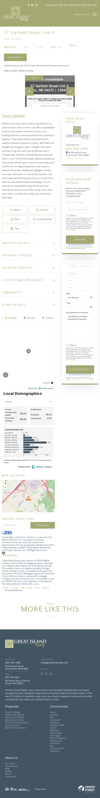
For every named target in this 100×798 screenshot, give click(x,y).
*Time (68, 303)
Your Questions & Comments (77, 313)
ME (23, 588)
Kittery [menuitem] (53, 728)
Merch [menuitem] (8, 774)
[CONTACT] (15, 57)
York (29, 588)
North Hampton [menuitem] (58, 738)
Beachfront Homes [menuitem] (14, 720)
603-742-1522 (90, 5)
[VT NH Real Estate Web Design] (86, 789)
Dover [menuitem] (53, 712)
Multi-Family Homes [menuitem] (15, 728)
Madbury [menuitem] (54, 730)
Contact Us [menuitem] (10, 776)
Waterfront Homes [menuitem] (14, 715)
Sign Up (78, 14)
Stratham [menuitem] (54, 751)
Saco (37, 588)
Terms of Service (85, 379)
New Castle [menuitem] (55, 733)
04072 (45, 588)
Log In (86, 14)
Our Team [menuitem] (10, 763)
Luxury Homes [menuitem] (12, 725)
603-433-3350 (66, 5)
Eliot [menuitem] (52, 717)
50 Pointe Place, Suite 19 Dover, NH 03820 (17, 682)
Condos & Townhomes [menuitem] (16, 722)
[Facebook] (42, 674)
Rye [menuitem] (52, 746)
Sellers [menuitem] (8, 771)
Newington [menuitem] (55, 735)
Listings (14, 588)
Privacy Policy (10, 555)
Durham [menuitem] (54, 715)
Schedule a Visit (87, 266)
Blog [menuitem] (7, 769)
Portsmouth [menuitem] (56, 740)
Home (5, 588)
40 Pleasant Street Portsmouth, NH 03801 (16, 667)
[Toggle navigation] (95, 14)
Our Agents (79, 158)
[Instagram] (46, 674)
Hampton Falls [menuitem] (57, 725)
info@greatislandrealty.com (54, 662)
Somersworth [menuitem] (57, 748)
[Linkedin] (50, 674)
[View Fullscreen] (5, 493)
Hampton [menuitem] (55, 722)
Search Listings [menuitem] (12, 712)
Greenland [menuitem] (55, 720)
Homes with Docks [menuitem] (14, 717)
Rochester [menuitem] (55, 743)
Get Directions (42, 525)
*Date (68, 294)
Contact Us (70, 158)
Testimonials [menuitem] (11, 766)
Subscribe (80, 239)
